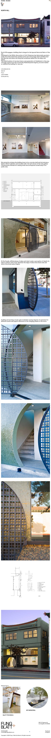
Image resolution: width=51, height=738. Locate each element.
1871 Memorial (31, 710)
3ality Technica (8, 715)
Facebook (47, 731)
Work (3, 1)
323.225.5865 (4, 731)
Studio (8, 1)
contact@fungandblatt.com (7, 732)
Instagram (47, 732)
